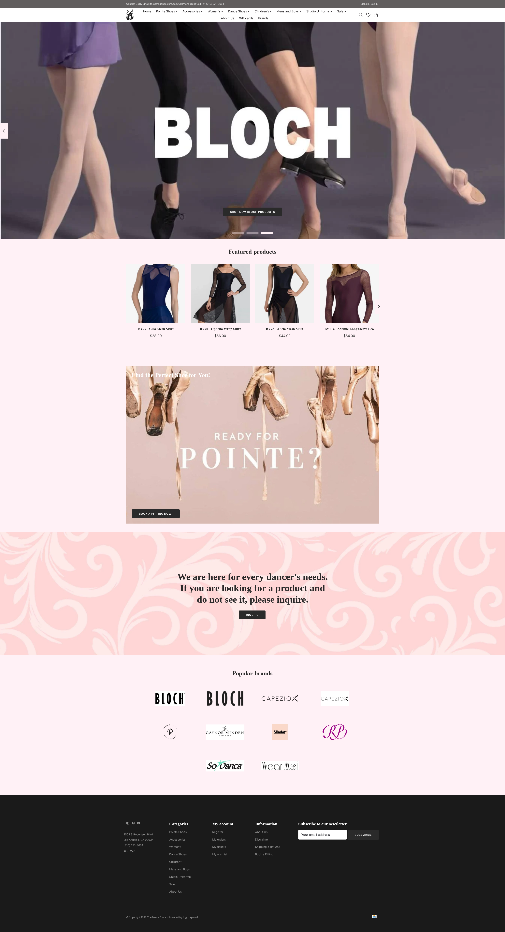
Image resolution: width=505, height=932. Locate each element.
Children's (175, 861)
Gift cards (246, 18)
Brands (263, 18)
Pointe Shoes (178, 832)
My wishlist (219, 854)
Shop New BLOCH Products (252, 211)
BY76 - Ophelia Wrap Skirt (220, 328)
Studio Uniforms (180, 876)
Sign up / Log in (369, 3)
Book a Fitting (264, 854)
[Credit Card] (374, 917)
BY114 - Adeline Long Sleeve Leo (349, 328)
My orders (219, 839)
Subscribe (363, 834)
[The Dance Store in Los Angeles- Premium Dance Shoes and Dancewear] (130, 14)
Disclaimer (262, 839)
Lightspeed (190, 917)
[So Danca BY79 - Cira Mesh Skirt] (155, 293)
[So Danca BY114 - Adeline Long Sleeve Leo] (349, 293)
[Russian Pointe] (334, 733)
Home (147, 11)
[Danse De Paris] (170, 733)
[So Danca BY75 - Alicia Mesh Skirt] (284, 293)
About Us (227, 18)
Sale (172, 884)
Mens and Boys (179, 869)
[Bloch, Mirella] (225, 699)
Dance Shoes (178, 854)
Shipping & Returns (267, 846)
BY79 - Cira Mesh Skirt (156, 328)
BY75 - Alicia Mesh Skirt (284, 328)
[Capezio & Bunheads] (334, 699)
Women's (175, 846)
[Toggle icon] (361, 15)
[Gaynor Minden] (225, 733)
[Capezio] (280, 699)
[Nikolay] (280, 733)
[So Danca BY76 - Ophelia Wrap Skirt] (220, 293)
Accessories (177, 839)
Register (217, 832)
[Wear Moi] (280, 766)
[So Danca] (225, 766)
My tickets (219, 846)
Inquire (252, 614)
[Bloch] (170, 699)
